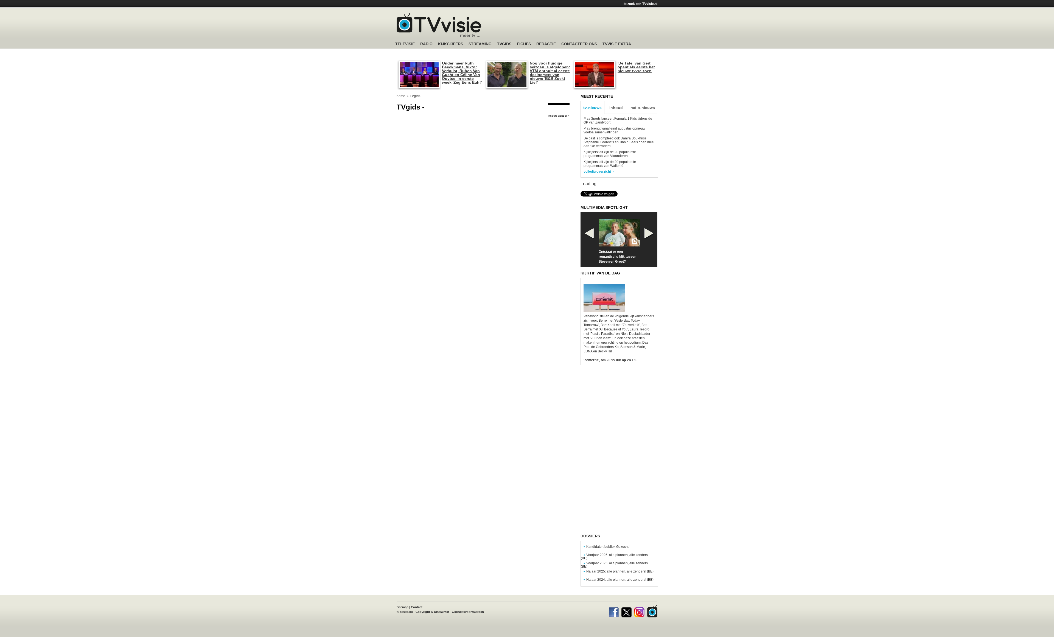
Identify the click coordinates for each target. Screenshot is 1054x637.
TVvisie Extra (616, 44)
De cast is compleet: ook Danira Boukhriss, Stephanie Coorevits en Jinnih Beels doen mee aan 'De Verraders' (619, 142)
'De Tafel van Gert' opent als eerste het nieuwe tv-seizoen (636, 67)
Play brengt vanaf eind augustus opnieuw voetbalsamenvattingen (614, 130)
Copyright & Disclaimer (432, 611)
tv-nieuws (592, 107)
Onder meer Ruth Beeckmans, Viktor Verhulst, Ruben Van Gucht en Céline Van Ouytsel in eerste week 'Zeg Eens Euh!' (462, 72)
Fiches (524, 44)
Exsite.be (406, 611)
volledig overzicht (597, 171)
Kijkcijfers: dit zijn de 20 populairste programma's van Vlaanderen (610, 154)
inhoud (616, 107)
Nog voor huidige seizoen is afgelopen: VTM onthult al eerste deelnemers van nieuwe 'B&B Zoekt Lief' (550, 72)
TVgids (504, 44)
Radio (426, 44)
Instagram (639, 611)
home (401, 96)
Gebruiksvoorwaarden (468, 611)
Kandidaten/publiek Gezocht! (607, 547)
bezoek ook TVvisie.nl (640, 4)
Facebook (614, 611)
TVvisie (652, 611)
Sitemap (402, 607)
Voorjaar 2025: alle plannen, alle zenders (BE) (614, 564)
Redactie (546, 44)
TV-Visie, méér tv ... (439, 25)
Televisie (405, 44)
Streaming (480, 44)
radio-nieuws (642, 107)
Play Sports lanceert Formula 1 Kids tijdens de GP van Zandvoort (618, 120)
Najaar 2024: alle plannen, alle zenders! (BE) (620, 580)
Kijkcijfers (450, 44)
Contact (416, 607)
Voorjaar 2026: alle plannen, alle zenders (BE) (614, 556)
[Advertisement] (579, 26)
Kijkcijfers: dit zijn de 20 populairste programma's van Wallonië (610, 164)
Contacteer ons (579, 44)
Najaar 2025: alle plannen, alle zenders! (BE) (620, 571)
